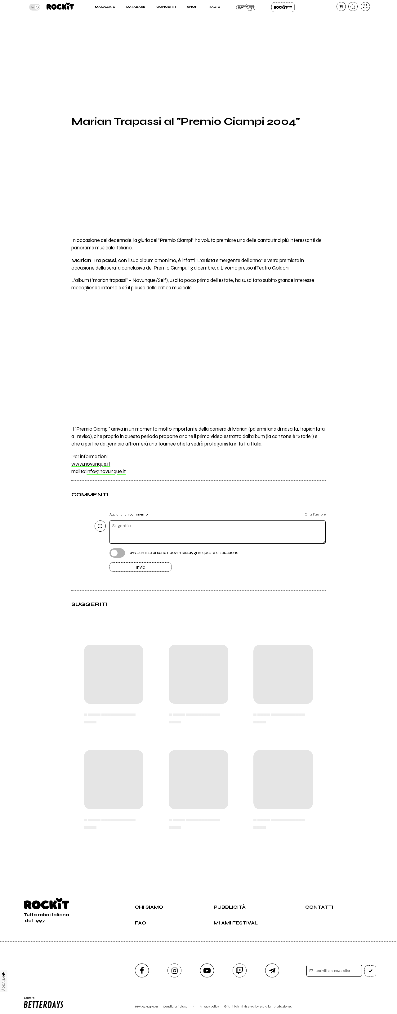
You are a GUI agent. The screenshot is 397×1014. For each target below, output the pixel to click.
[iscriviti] (370, 971)
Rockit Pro (283, 7)
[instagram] (174, 970)
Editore (27, 999)
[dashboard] (365, 6)
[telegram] (272, 970)
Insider (245, 7)
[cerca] (353, 6)
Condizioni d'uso (175, 1006)
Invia (140, 567)
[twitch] (240, 970)
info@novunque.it (106, 471)
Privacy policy (209, 1006)
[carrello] (341, 6)
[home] (60, 7)
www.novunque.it (90, 464)
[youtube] (207, 970)
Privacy (4, 983)
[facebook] (142, 970)
